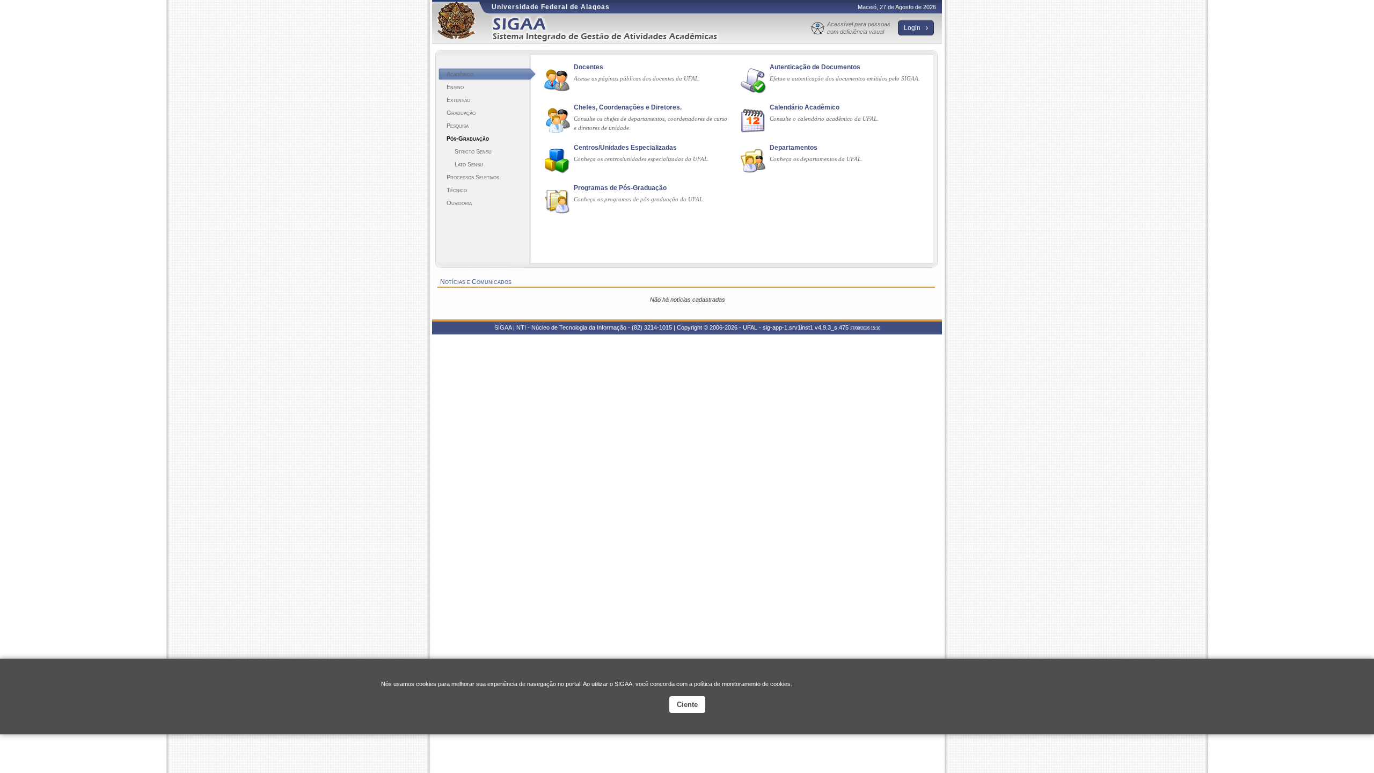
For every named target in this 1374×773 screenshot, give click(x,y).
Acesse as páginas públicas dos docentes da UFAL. (637, 78)
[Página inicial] (612, 28)
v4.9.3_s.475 (832, 327)
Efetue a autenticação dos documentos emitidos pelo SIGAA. (845, 78)
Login (913, 28)
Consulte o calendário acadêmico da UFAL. (824, 118)
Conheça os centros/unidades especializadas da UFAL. (641, 159)
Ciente (687, 705)
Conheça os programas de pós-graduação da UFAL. (639, 199)
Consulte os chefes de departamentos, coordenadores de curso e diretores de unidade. (650, 123)
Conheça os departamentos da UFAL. (816, 159)
